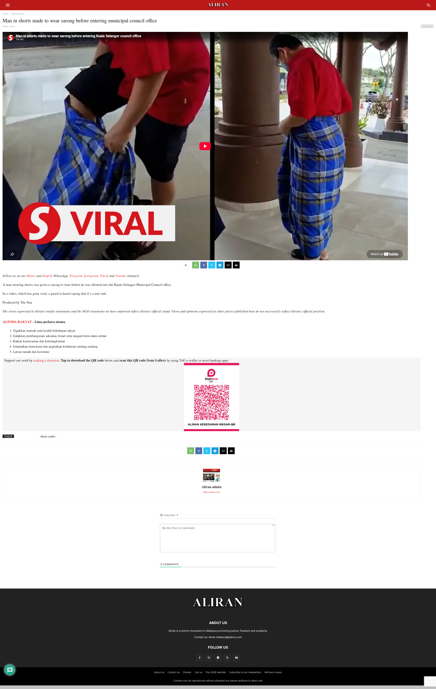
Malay (31, 275)
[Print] (236, 265)
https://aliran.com (211, 492)
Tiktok (104, 275)
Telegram (75, 275)
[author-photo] (211, 481)
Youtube (120, 275)
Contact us (174, 672)
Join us (198, 672)
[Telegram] (219, 265)
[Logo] (218, 612)
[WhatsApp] (195, 265)
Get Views (427, 26)
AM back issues (273, 672)
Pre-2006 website (216, 672)
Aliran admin (211, 486)
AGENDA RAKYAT (17, 321)
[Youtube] (236, 657)
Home (5, 13)
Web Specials (18, 13)
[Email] (228, 265)
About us (159, 672)
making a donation (46, 360)
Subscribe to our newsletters (245, 672)
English (47, 275)
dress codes (48, 436)
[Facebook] (203, 265)
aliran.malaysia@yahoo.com (225, 637)
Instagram (91, 275)
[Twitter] (211, 265)
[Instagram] (208, 657)
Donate (187, 672)
